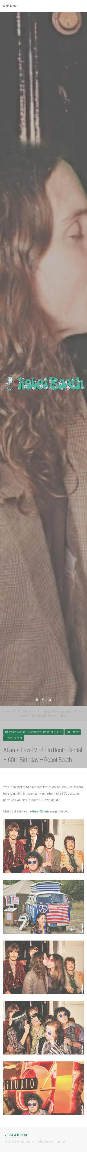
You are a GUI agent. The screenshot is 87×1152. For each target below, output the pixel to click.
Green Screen (14, 800)
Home (6, 773)
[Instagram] (43, 761)
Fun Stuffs (72, 794)
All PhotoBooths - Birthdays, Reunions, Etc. (42, 773)
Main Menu (10, 6)
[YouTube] (37, 761)
